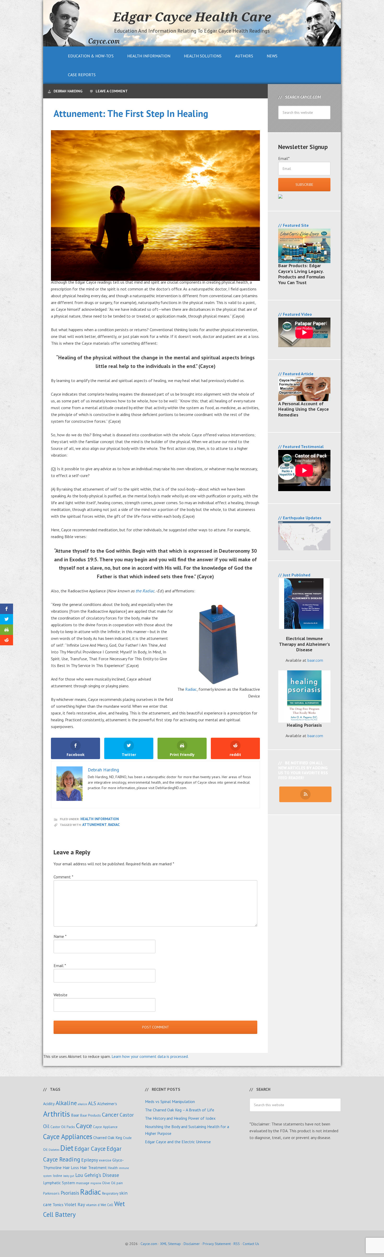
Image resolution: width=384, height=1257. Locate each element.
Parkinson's (51, 1193)
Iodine (57, 1175)
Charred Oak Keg (107, 1137)
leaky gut (68, 1176)
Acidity (49, 1103)
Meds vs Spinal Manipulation (170, 1101)
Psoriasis (70, 1192)
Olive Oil (108, 1183)
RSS (237, 1243)
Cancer (110, 1114)
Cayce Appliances (67, 1136)
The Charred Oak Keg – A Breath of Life (179, 1109)
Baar (75, 1115)
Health (113, 1167)
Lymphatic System (59, 1182)
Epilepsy (89, 1160)
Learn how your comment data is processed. (150, 1056)
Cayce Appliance (105, 1126)
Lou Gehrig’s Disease (97, 1175)
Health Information (99, 819)
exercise (105, 1160)
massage (82, 1183)
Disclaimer (192, 1243)
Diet (66, 1148)
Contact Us (251, 1243)
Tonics (58, 1204)
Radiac (191, 689)
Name (60, 936)
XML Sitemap (170, 1243)
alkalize (82, 1104)
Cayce (84, 1125)
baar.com (315, 660)
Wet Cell (107, 1204)
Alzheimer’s (107, 1103)
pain (120, 1183)
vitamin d (93, 1204)
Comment (63, 876)
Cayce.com (149, 1243)
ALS (92, 1103)
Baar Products (90, 1115)
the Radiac (145, 590)
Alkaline (66, 1103)
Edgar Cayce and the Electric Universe (178, 1141)
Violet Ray (75, 1204)
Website (60, 994)
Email (60, 965)
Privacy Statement (217, 1243)
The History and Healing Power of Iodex (180, 1118)
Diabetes (54, 1150)
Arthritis (56, 1114)
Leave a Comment (112, 91)
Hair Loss (71, 1167)
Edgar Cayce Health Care (192, 16)
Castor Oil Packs (62, 1126)
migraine (95, 1183)
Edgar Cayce (90, 1148)
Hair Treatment (93, 1167)
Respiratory (110, 1193)
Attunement (94, 824)
